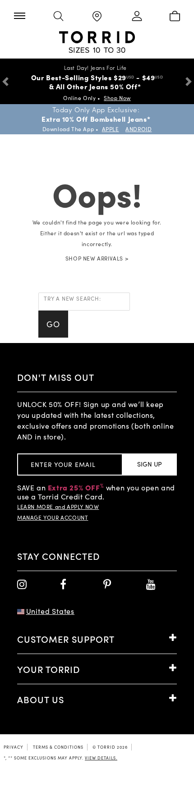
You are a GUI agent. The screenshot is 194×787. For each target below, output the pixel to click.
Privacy (13, 747)
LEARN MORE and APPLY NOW (58, 506)
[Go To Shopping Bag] (174, 17)
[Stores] (97, 17)
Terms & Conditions (58, 747)
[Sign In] (135, 17)
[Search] (58, 17)
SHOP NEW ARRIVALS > (97, 258)
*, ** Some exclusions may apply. (60, 757)
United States (50, 611)
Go (53, 324)
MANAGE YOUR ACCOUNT (52, 517)
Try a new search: (72, 298)
